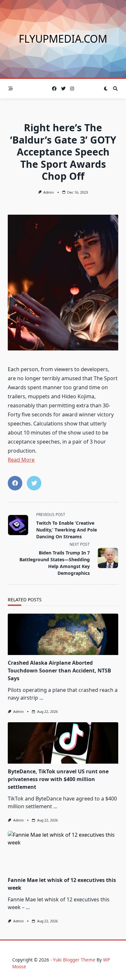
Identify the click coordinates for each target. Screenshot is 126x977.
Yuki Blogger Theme (74, 960)
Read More (21, 459)
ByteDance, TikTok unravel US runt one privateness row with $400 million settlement (58, 779)
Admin (48, 192)
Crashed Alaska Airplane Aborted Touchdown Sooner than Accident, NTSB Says (59, 670)
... (41, 697)
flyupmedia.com (63, 39)
